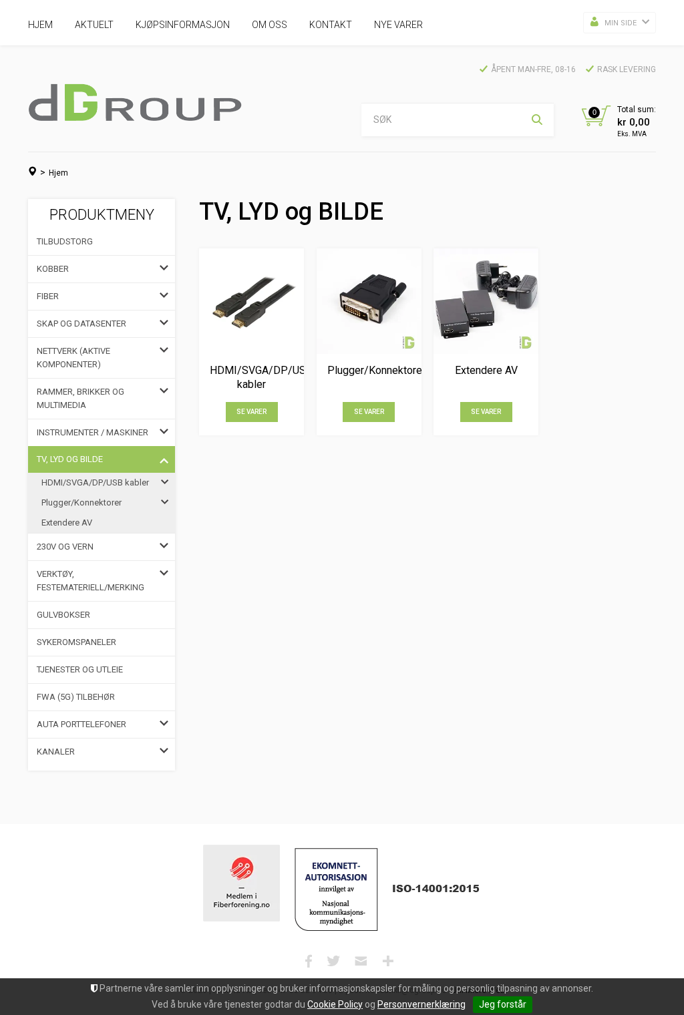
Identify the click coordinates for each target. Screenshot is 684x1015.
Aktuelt (94, 24)
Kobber (53, 269)
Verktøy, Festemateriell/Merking (90, 580)
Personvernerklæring (421, 1004)
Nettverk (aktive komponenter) (73, 357)
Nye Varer (398, 24)
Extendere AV (66, 523)
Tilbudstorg (65, 241)
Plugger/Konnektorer (81, 502)
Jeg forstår (502, 1004)
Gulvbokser (63, 615)
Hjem (40, 24)
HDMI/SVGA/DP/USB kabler (95, 482)
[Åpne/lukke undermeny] (164, 269)
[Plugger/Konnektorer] (369, 300)
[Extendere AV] (486, 300)
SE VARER (251, 411)
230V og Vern (65, 547)
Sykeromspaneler (76, 642)
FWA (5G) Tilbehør (76, 697)
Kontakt (330, 24)
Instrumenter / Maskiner (92, 432)
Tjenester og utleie (80, 669)
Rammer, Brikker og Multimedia (80, 398)
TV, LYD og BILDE (70, 459)
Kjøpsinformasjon (183, 24)
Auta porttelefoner (81, 724)
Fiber (48, 296)
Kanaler (56, 752)
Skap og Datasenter (81, 324)
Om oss (269, 24)
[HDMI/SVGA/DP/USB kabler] (251, 300)
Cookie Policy (335, 1004)
